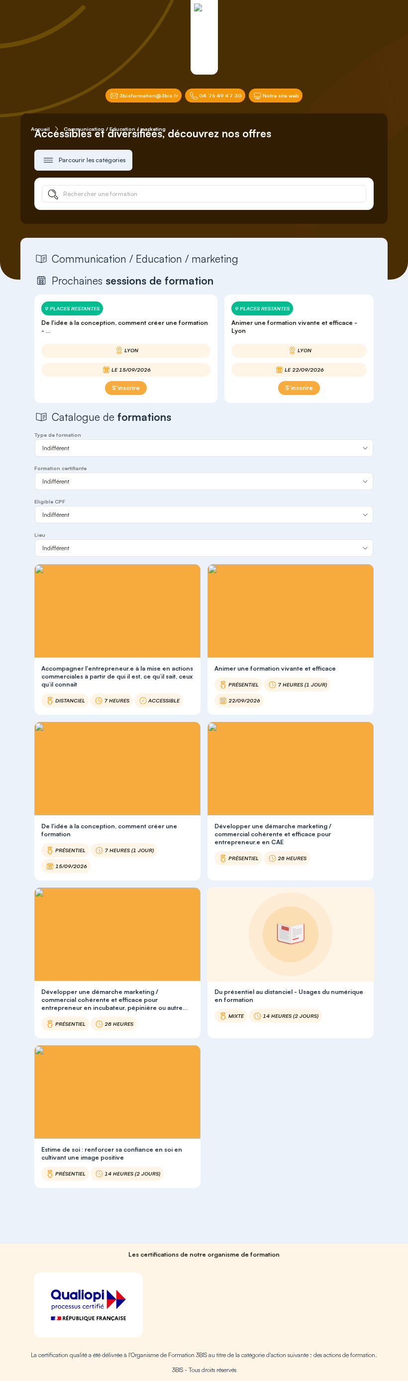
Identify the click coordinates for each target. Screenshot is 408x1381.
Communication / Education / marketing (115, 128)
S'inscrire (126, 388)
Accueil (40, 128)
